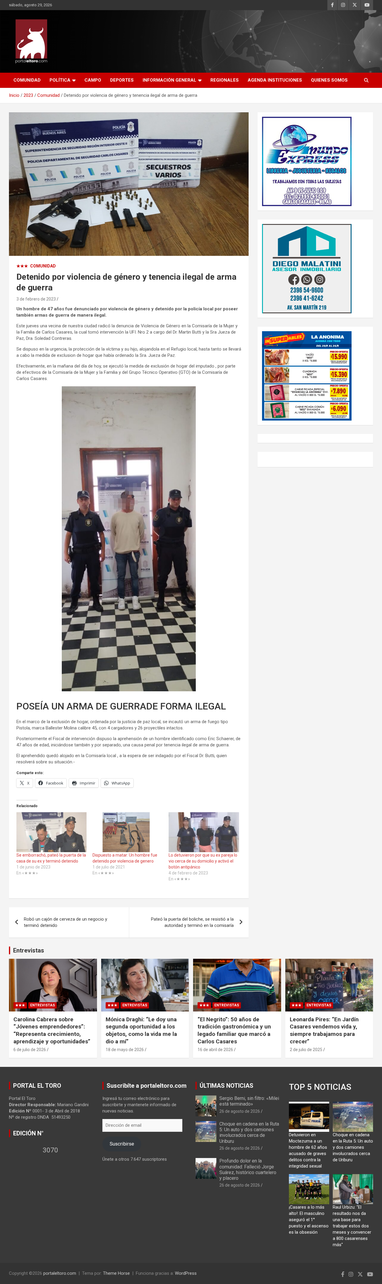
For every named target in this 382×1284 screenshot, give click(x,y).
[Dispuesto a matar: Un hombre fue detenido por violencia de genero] (128, 832)
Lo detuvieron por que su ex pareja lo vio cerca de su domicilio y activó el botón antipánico (203, 861)
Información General (169, 80)
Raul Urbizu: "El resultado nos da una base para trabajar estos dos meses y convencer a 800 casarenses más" (352, 1225)
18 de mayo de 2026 (125, 1049)
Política (60, 80)
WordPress (186, 1273)
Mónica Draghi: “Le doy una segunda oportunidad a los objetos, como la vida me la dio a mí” (141, 1030)
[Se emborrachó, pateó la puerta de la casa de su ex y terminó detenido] (51, 832)
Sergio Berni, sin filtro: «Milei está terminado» (249, 1101)
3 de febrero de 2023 (36, 299)
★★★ (22, 266)
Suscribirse (122, 1144)
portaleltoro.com (59, 1273)
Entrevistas (28, 950)
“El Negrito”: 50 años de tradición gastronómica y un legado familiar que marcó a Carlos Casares (234, 1030)
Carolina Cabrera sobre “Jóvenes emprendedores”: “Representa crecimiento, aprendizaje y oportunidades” (51, 1030)
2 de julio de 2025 (306, 1049)
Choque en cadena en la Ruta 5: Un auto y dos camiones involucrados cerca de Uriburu (249, 1132)
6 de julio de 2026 (29, 1049)
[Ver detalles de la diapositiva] (307, 161)
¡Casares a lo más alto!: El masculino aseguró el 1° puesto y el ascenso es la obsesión (309, 1219)
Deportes (122, 80)
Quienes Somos (329, 80)
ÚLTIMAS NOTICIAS (226, 1085)
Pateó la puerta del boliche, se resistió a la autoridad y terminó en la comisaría (192, 922)
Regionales (224, 80)
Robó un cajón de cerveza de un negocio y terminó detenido (65, 922)
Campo (92, 80)
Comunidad (27, 80)
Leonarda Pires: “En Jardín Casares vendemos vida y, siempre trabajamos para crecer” (324, 1030)
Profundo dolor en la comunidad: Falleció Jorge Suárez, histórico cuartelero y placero (247, 1169)
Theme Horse (116, 1273)
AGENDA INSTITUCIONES (275, 80)
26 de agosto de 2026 (239, 1111)
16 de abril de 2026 (215, 1049)
